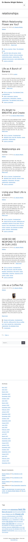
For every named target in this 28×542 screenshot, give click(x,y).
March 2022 (5, 392)
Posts (14, 49)
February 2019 (6, 409)
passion (8, 227)
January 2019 (5, 412)
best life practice (17, 269)
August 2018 (5, 423)
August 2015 (5, 454)
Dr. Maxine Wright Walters (12, 2)
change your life (10, 514)
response (11, 273)
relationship (5, 182)
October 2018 (5, 418)
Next (7, 335)
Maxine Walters (6, 473)
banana (16, 96)
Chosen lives (4, 516)
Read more (14, 45)
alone (5, 96)
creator (17, 516)
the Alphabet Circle (14, 326)
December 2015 (6, 447)
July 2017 (4, 434)
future (21, 517)
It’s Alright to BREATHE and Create (13, 111)
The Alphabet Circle (18, 92)
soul (23, 527)
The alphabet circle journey (16, 100)
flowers (11, 55)
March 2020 (5, 403)
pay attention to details (17, 227)
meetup (19, 98)
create (23, 137)
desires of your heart (13, 223)
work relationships (19, 59)
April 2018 (4, 427)
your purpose (5, 532)
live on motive (20, 225)
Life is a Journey (8, 49)
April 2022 (4, 389)
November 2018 (6, 416)
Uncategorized (6, 94)
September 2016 (6, 440)
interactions (13, 98)
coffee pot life (12, 322)
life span (17, 180)
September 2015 (6, 452)
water (7, 275)
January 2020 (5, 405)
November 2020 (6, 396)
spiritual (6, 529)
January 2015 (5, 460)
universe (16, 530)
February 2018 (5, 429)
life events (16, 271)
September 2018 (6, 420)
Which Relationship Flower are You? (12, 23)
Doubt (8, 517)
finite (22, 178)
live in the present (11, 225)
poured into (10, 324)
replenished (5, 326)
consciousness (6, 98)
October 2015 (5, 449)
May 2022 (4, 387)
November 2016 (6, 438)
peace (3, 229)
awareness (10, 96)
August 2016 (5, 443)
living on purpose (18, 55)
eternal (19, 178)
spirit (3, 528)
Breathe (19, 137)
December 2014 (6, 463)
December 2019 (6, 407)
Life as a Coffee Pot (12, 285)
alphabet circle (7, 137)
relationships (16, 57)
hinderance (10, 519)
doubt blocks (12, 517)
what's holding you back (22, 530)
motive (3, 227)
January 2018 (5, 432)
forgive (18, 517)
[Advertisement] (14, 363)
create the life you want (10, 221)
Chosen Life (19, 514)
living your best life (8, 523)
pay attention (5, 525)
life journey (9, 521)
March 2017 (5, 436)
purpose (8, 229)
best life (6, 53)
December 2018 (6, 414)
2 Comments (7, 328)
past (23, 523)
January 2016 (5, 445)
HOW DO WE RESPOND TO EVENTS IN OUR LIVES (14, 242)
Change (3, 514)
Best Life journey (13, 53)
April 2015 (4, 456)
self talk (20, 527)
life (19, 519)
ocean (21, 271)
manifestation (19, 523)
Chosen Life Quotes (9, 320)
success (10, 529)
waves (11, 275)
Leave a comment (8, 61)
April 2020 (4, 400)
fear (16, 517)
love (15, 523)
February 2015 (5, 458)
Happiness (4, 180)
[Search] (23, 342)
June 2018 (4, 425)
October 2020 (5, 398)
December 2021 (6, 394)
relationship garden (7, 57)
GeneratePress (14, 539)
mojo (5, 324)
